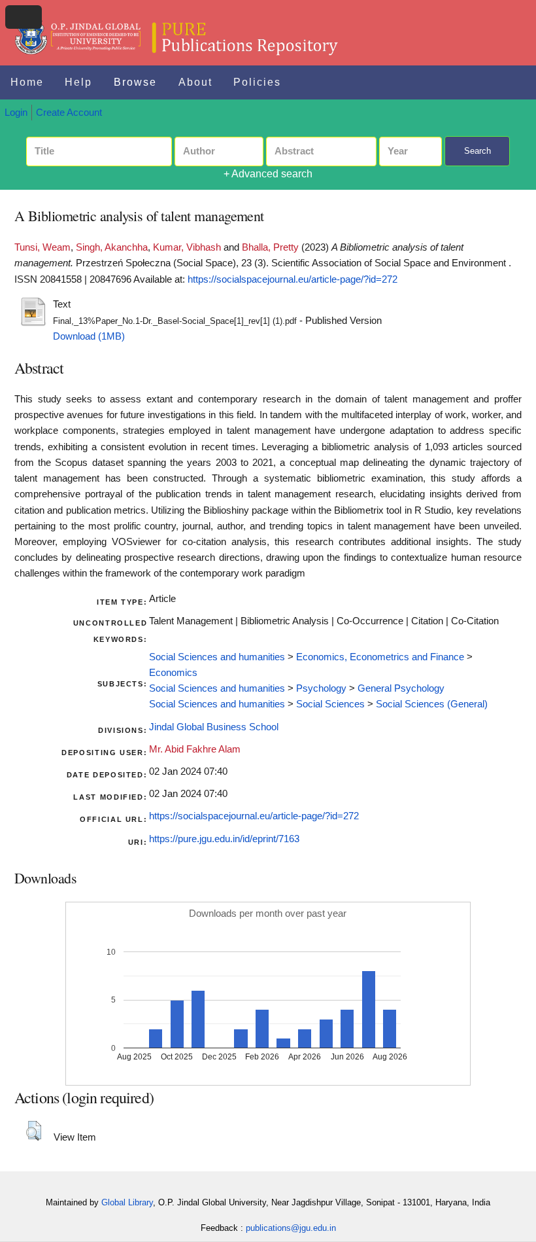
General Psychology (401, 688)
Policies (257, 82)
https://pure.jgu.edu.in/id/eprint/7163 (224, 839)
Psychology (321, 688)
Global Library (127, 1202)
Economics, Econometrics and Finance (380, 657)
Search (477, 151)
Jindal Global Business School (213, 727)
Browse (135, 82)
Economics (173, 672)
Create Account (69, 112)
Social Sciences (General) (432, 704)
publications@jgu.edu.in (291, 1228)
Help (78, 82)
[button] (33, 1131)
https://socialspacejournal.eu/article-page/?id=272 (292, 279)
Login (16, 112)
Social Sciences (330, 704)
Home (27, 82)
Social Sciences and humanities (217, 657)
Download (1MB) (89, 336)
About (195, 82)
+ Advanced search (268, 173)
